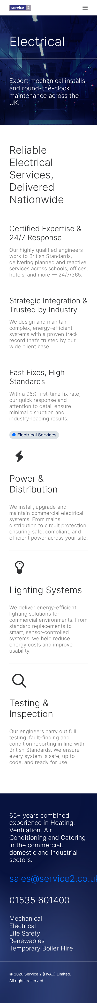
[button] (85, 7)
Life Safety (24, 933)
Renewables (26, 941)
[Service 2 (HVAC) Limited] (20, 8)
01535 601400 (39, 900)
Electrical (22, 926)
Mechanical (25, 918)
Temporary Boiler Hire (41, 948)
